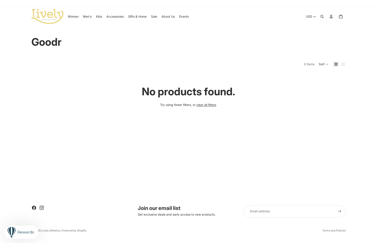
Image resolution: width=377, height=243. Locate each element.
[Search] (322, 16)
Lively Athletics (50, 230)
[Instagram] (41, 207)
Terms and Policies (334, 230)
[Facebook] (34, 207)
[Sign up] (339, 211)
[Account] (331, 16)
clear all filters (206, 105)
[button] (324, 64)
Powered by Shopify (74, 230)
